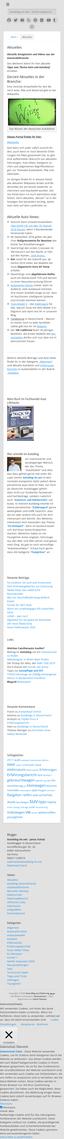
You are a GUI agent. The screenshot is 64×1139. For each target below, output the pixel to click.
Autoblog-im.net (32, 477)
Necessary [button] (6, 1103)
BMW (11, 764)
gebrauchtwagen (21, 779)
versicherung (41, 807)
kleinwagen (36, 785)
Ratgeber (14, 795)
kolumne (51, 785)
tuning (16, 807)
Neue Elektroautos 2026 (21, 627)
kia (25, 786)
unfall (32, 807)
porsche (51, 790)
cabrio (19, 764)
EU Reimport (14, 953)
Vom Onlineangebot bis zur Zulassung (30, 586)
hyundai (47, 780)
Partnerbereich (16, 913)
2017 (10, 760)
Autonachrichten (17, 931)
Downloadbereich (17, 898)
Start (14, 37)
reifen (27, 794)
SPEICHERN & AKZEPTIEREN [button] (16, 1137)
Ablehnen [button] (42, 1024)
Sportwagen (22, 802)
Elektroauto (41, 304)
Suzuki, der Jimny (38, 667)
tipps (42, 801)
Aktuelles (12, 879)
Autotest (13, 372)
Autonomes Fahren (22, 285)
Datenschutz (14, 894)
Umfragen (13, 980)
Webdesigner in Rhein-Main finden (28, 659)
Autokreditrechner (18, 887)
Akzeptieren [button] (28, 1024)
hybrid (38, 780)
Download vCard (17, 865)
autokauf (25, 760)
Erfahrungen (40, 507)
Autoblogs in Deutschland (36, 715)
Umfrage (24, 807)
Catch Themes (40, 999)
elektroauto (16, 769)
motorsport (25, 790)
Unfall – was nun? (17, 616)
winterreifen (46, 812)
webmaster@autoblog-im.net (24, 861)
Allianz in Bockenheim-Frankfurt (26, 678)
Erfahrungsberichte (18, 946)
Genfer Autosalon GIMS (21, 961)
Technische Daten (17, 972)
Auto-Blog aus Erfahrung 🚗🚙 (40, 993)
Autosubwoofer (16, 935)
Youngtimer (14, 983)
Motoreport (24, 681)
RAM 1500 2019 (46, 663)
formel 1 (47, 775)
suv (34, 801)
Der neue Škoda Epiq (19, 623)
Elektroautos (32, 769)
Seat (9, 968)
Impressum (14, 906)
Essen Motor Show (18, 950)
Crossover (28, 764)
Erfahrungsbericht (22, 774)
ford (40, 775)
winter (34, 813)
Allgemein (46, 361)
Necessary (9, 1107)
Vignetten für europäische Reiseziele (29, 619)
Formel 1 (12, 957)
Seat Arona (37, 255)
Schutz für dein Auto (19, 605)
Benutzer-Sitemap (18, 891)
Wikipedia (13, 142)
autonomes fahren (39, 760)
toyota (51, 802)
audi (17, 760)
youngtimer (15, 817)
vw (28, 812)
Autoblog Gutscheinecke (21, 883)
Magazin (42, 326)
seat (35, 795)
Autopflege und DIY (31, 670)
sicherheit (45, 795)
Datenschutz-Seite (11, 1051)
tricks (9, 807)
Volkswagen (16, 812)
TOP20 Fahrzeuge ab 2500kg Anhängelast (31, 674)
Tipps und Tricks (17, 976)
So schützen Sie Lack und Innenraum (29, 582)
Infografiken (14, 909)
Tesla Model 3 (19, 304)
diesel (38, 764)
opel (34, 790)
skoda (11, 802)
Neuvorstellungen (17, 965)
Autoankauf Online (30, 711)
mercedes (13, 790)
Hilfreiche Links (16, 902)
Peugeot (42, 790)
